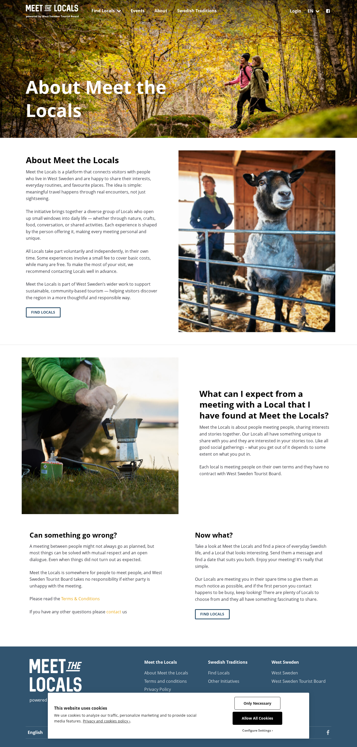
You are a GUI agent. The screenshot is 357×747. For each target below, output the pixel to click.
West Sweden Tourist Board (299, 681)
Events (138, 11)
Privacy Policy (157, 689)
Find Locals (103, 11)
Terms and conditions (165, 681)
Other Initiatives (223, 681)
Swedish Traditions (197, 11)
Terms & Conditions (80, 599)
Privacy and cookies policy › (106, 721)
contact (113, 612)
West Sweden (285, 673)
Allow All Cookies (257, 718)
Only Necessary (257, 703)
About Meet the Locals (166, 673)
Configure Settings (256, 730)
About (160, 11)
